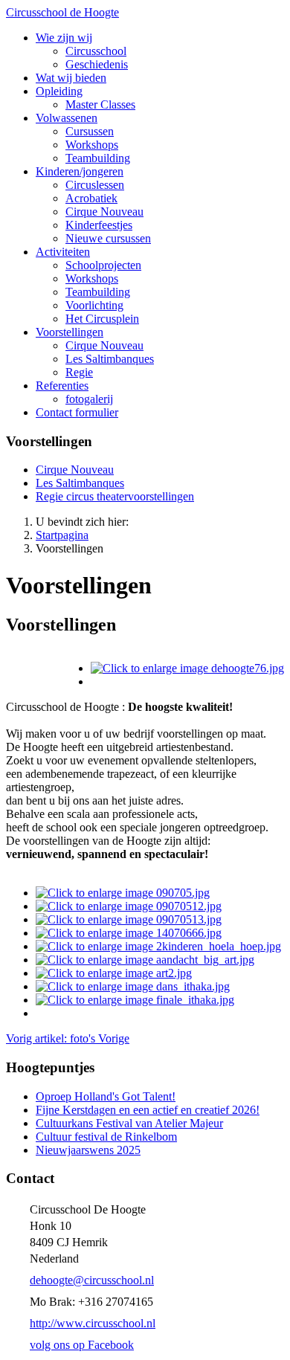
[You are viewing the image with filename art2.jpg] (114, 973)
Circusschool (95, 51)
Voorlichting (94, 305)
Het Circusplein (102, 318)
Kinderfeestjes (98, 225)
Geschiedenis (96, 64)
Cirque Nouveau (104, 211)
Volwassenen (66, 118)
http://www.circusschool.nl (92, 1323)
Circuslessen (94, 184)
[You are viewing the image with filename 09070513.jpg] (129, 919)
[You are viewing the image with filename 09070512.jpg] (129, 906)
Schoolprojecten (103, 265)
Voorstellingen (69, 332)
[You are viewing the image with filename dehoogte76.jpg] (187, 668)
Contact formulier (77, 412)
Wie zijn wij (64, 37)
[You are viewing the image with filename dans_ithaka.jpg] (133, 986)
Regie (79, 372)
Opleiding (59, 91)
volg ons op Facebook (82, 1344)
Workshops (91, 144)
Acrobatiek (91, 198)
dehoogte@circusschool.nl (92, 1280)
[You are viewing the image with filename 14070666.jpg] (129, 932)
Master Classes (100, 104)
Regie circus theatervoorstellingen (115, 496)
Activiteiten (63, 251)
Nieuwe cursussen (108, 238)
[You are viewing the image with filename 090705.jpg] (123, 892)
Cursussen (89, 131)
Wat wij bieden (71, 77)
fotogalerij (89, 399)
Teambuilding (97, 158)
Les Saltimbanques (109, 358)
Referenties (62, 385)
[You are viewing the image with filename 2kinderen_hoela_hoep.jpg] (158, 946)
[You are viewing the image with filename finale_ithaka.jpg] (135, 999)
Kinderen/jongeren (79, 171)
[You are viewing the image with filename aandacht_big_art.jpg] (145, 959)
